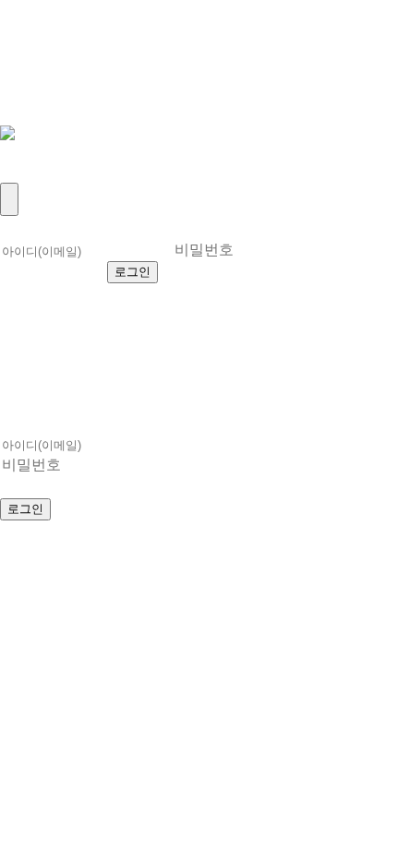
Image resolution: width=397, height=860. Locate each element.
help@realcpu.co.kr (86, 570)
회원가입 (40, 172)
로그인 (30, 151)
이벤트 (30, 111)
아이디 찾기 (303, 270)
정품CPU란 (52, 30)
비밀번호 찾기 (63, 294)
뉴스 (20, 70)
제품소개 (40, 50)
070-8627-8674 (211, 550)
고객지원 (40, 90)
